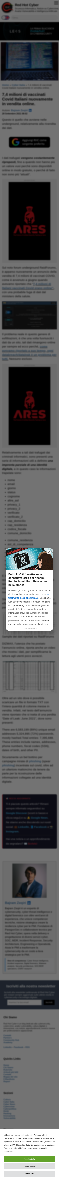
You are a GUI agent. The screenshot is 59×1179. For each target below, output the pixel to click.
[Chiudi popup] (49, 552)
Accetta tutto (29, 1159)
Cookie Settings (29, 1166)
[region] (29, 1154)
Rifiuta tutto (29, 1174)
